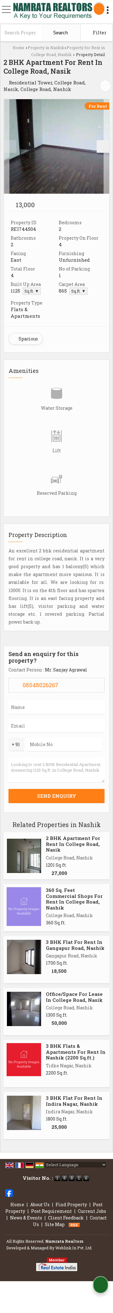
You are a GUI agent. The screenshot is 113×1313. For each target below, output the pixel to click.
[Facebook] (9, 1193)
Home (18, 47)
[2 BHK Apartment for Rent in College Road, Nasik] (56, 146)
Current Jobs (92, 1211)
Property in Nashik (46, 47)
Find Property (71, 1204)
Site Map (55, 1224)
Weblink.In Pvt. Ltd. (73, 1247)
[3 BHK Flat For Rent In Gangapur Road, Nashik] (24, 957)
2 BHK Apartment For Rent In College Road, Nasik (73, 844)
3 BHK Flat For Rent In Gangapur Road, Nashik (75, 945)
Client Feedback (66, 1218)
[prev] (10, 146)
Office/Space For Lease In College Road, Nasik (74, 997)
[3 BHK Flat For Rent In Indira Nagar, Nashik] (24, 1113)
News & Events (26, 1218)
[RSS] (74, 1224)
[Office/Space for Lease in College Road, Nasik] (24, 1009)
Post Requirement (51, 1211)
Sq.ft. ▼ (31, 291)
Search (60, 32)
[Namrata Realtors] (52, 11)
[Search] (99, 9)
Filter (98, 32)
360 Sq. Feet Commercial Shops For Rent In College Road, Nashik (74, 899)
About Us (40, 1204)
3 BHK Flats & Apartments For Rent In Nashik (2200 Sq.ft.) (75, 1052)
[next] (103, 146)
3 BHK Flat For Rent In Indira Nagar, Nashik (74, 1101)
